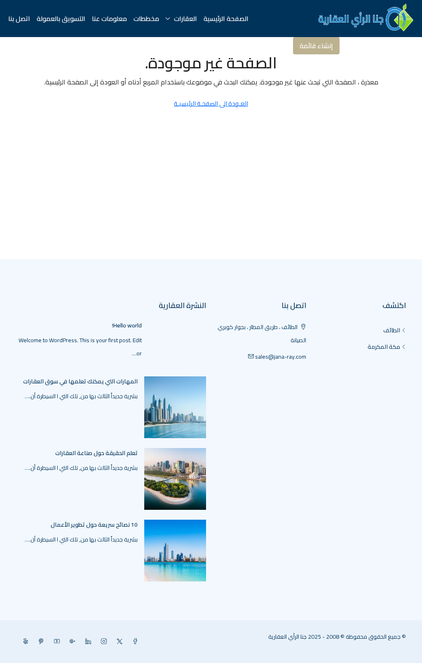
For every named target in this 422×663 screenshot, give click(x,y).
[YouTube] (55, 641)
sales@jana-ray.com (280, 356)
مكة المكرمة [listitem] (384, 346)
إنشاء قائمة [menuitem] (316, 46)
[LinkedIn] (86, 641)
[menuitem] (389, 45)
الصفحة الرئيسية (226, 18)
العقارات (185, 18)
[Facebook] (133, 641)
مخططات (146, 18)
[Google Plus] (70, 641)
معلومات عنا (109, 18)
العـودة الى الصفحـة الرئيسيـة (211, 104)
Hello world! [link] (127, 325)
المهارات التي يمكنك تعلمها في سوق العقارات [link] (80, 381)
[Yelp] (23, 641)
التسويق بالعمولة (61, 18)
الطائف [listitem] (391, 330)
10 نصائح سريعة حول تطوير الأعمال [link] (94, 524)
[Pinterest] (39, 641)
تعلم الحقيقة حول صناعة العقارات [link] (96, 453)
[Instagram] (102, 641)
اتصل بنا (19, 18)
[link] (175, 407)
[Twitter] (117, 641)
